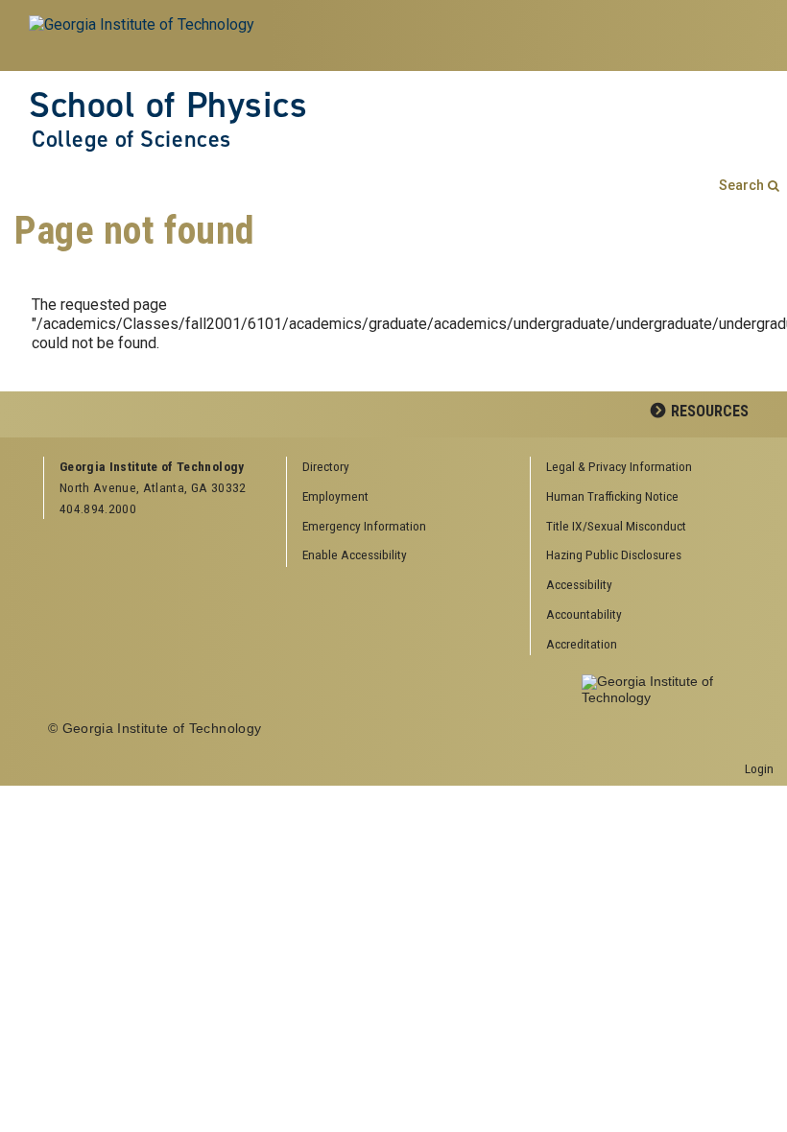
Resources (710, 411)
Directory (325, 466)
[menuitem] (645, 468)
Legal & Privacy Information (619, 466)
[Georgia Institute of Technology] (143, 35)
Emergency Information (364, 525)
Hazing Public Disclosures (613, 554)
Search (741, 185)
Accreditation (581, 643)
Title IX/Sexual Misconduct (616, 525)
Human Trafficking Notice (612, 496)
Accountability (584, 614)
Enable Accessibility (354, 554)
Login (759, 768)
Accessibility (579, 584)
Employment (335, 496)
